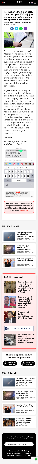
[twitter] (10, 437)
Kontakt (28, 455)
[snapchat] (32, 437)
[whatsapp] (23, 437)
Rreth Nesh (28, 453)
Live (5, 3)
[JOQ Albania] (19, 3)
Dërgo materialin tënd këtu (18, 444)
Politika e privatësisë (13, 453)
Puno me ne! (14, 451)
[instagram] (19, 437)
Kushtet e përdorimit (14, 455)
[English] (32, 3)
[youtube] (6, 437)
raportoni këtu (23, 210)
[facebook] (15, 437)
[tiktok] (28, 437)
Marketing (25, 451)
